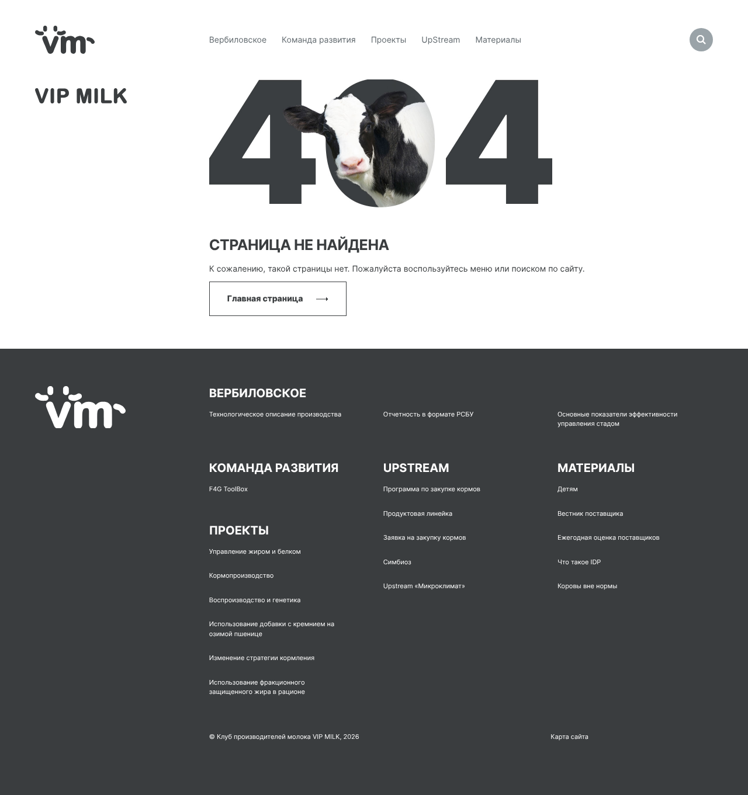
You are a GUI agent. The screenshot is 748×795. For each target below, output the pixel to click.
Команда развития (319, 40)
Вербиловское (237, 40)
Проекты (389, 40)
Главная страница (266, 299)
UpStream (440, 40)
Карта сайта (569, 736)
